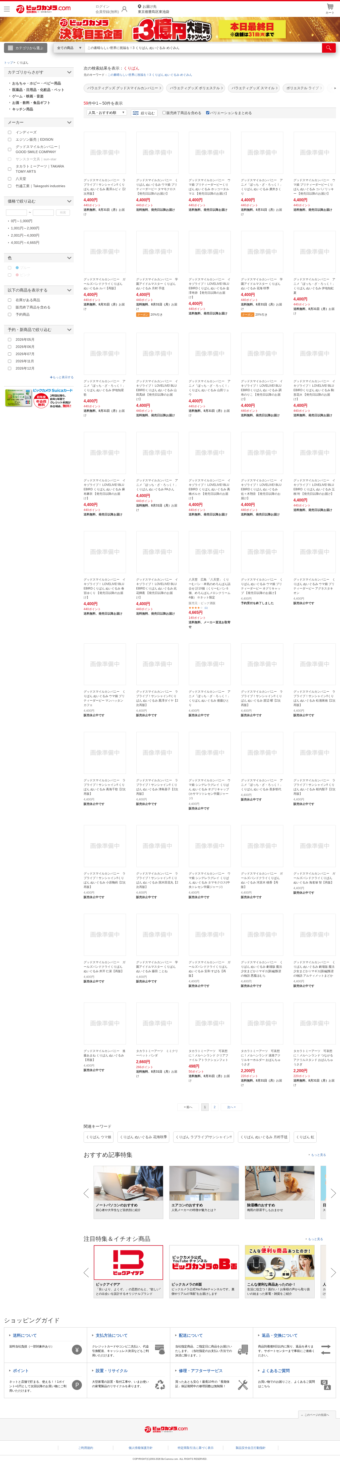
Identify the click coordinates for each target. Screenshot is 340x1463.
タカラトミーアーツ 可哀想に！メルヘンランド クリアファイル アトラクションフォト (208, 1055)
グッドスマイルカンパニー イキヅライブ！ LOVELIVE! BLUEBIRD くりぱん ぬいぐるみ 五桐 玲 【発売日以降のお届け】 (314, 487)
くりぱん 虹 (305, 1137)
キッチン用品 (22, 109)
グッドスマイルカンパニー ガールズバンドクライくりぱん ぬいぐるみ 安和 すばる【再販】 (209, 969)
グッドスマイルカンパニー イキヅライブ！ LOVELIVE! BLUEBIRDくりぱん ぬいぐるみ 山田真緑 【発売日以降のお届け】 (157, 390)
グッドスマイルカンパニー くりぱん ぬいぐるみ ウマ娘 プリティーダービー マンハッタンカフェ (104, 698)
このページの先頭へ (316, 1414)
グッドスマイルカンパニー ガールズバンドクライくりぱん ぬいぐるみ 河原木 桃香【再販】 (262, 880)
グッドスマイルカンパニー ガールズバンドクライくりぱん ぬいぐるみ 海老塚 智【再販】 (314, 878)
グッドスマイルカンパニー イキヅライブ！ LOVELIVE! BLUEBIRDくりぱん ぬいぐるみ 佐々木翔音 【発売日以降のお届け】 (262, 489)
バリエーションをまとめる (231, 113)
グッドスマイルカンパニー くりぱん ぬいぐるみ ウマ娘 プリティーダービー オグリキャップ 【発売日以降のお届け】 (262, 586)
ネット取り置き (234, 55)
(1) (206, 607)
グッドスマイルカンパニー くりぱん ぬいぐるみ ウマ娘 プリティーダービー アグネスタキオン (314, 586)
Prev (86, 1193)
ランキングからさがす (150, 55)
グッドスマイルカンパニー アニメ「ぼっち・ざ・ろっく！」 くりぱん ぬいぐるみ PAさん (157, 485)
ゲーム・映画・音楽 (28, 96)
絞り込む (148, 113)
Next (333, 1193)
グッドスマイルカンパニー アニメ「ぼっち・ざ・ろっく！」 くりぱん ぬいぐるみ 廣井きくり (262, 186)
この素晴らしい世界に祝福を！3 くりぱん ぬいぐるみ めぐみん (150, 75)
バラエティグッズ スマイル (253, 88)
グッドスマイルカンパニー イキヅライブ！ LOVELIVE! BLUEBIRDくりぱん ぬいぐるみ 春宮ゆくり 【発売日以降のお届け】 (104, 588)
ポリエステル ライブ (302, 88)
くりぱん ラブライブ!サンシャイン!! (203, 1137)
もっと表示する (63, 377)
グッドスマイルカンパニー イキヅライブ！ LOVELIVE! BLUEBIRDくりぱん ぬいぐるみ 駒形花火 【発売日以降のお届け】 (314, 390)
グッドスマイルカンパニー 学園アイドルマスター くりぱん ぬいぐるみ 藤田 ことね (157, 967)
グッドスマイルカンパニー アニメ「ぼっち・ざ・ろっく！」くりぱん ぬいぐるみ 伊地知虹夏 (314, 286)
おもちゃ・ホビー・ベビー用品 (36, 83)
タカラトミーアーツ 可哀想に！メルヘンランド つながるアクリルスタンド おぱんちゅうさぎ (313, 1057)
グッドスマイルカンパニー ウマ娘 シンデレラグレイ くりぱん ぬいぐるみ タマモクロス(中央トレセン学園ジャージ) (209, 880)
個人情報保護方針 (141, 1448)
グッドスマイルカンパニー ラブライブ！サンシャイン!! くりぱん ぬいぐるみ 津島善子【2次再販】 (157, 787)
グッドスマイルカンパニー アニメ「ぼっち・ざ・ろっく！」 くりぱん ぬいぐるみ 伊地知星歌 (104, 387)
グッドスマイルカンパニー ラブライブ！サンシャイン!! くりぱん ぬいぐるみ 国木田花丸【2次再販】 (157, 880)
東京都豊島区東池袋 (153, 9)
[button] (321, 88)
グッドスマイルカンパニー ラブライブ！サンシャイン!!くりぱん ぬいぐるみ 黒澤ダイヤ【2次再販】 (157, 698)
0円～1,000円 (21, 221)
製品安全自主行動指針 (251, 1448)
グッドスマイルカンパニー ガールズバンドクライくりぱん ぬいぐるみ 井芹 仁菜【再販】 (104, 967)
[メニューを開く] (7, 9)
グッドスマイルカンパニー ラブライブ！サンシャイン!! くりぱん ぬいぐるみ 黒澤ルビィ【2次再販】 (105, 186)
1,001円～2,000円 (25, 228)
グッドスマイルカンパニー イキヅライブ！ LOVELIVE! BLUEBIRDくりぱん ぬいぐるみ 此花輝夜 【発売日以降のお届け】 (157, 588)
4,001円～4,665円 (25, 243)
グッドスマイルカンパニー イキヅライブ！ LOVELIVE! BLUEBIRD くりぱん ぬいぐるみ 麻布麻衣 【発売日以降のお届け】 (104, 489)
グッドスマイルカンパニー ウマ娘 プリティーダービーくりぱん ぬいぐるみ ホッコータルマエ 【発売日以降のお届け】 (209, 186)
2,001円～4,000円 (25, 235)
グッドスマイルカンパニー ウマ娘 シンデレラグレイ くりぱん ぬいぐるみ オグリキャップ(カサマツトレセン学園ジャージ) (209, 789)
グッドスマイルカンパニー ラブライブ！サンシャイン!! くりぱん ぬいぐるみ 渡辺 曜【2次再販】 (262, 698)
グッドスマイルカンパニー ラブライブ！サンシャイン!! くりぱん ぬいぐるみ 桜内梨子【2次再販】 (314, 787)
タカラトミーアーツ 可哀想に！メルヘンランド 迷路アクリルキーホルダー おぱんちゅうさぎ (261, 1057)
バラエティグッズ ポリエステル (195, 88)
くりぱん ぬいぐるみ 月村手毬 (263, 1137)
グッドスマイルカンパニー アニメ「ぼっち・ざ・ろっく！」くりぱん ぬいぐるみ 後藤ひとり (209, 698)
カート (330, 12)
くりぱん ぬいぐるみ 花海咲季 (143, 1137)
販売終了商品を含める (184, 113)
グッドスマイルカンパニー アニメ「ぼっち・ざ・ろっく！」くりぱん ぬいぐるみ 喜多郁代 (262, 785)
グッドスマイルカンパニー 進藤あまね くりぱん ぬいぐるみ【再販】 (104, 1055)
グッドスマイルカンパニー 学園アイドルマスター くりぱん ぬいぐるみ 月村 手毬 (157, 284)
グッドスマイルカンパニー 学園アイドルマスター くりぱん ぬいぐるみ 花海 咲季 (262, 284)
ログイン (63, 56)
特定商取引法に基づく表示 (196, 1448)
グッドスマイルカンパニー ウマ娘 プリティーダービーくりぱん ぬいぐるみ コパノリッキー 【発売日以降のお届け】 (314, 186)
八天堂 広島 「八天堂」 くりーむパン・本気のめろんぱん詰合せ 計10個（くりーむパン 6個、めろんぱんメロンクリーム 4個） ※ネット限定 (209, 588)
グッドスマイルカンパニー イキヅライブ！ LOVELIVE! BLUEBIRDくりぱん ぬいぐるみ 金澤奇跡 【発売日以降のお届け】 (209, 288)
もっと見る (318, 1155)
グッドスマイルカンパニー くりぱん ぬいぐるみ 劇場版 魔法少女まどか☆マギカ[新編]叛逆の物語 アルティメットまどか (314, 969)
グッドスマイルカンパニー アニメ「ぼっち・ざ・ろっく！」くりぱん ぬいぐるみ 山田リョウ (209, 387)
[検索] (329, 48)
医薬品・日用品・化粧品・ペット (38, 90)
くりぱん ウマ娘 (98, 1137)
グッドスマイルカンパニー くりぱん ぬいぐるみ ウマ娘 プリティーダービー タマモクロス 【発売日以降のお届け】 (157, 186)
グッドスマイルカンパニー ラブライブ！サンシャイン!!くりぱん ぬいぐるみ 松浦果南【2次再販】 (314, 698)
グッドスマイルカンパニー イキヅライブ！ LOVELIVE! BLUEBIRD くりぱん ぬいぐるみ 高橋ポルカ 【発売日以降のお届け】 (209, 489)
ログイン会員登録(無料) (107, 9)
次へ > (231, 1107)
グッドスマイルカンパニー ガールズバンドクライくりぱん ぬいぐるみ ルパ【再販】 (104, 284)
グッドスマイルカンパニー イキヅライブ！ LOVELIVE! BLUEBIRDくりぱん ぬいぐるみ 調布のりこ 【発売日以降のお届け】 (262, 390)
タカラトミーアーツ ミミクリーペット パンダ (157, 1053)
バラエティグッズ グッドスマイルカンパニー (122, 88)
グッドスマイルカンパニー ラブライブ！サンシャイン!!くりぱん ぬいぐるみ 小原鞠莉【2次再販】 (105, 880)
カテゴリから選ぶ (29, 48)
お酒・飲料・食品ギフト (31, 103)
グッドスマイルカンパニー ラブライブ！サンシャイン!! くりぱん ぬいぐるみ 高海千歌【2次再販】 (105, 787)
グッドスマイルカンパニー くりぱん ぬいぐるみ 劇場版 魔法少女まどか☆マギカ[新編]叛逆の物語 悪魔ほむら (262, 969)
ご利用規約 (85, 1448)
